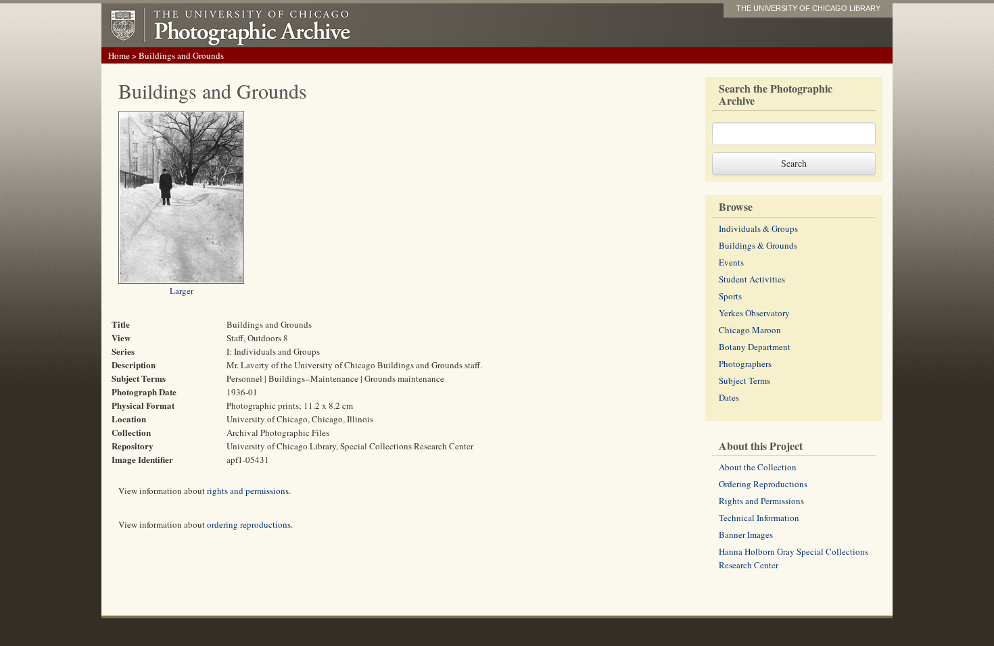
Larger (181, 290)
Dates (729, 397)
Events (731, 262)
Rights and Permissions (761, 501)
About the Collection (758, 467)
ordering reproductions (249, 524)
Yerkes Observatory (754, 313)
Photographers (745, 363)
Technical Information (759, 518)
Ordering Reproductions (763, 484)
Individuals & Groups (758, 228)
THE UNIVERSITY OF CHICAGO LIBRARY (808, 8)
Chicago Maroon (750, 330)
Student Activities (752, 279)
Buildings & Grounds (758, 245)
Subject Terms (744, 380)
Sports (730, 296)
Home (119, 55)
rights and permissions (248, 490)
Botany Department (754, 347)
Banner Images (746, 534)
